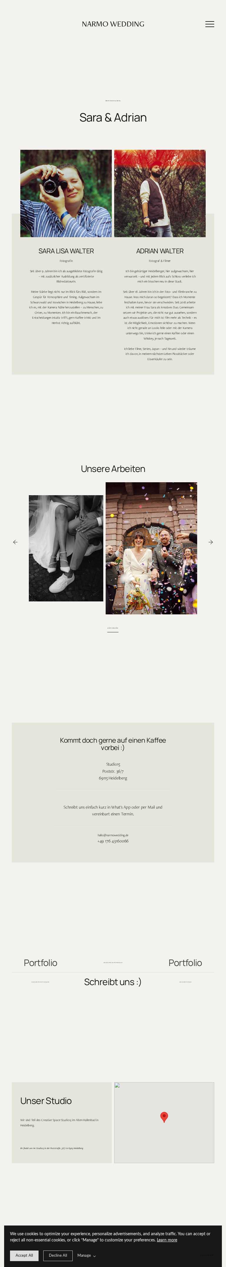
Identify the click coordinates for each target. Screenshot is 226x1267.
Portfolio (40, 962)
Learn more (167, 1240)
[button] (209, 24)
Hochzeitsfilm (185, 982)
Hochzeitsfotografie (40, 982)
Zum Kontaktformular (113, 963)
